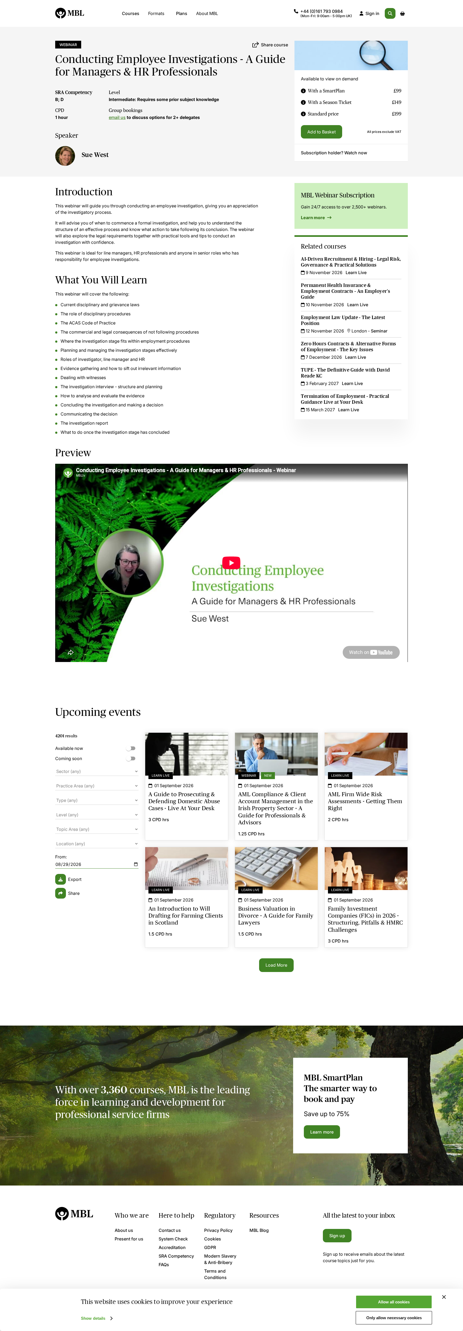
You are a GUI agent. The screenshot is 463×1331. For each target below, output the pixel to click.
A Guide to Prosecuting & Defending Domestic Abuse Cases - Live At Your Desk (186, 745)
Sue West (95, 154)
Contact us (170, 1230)
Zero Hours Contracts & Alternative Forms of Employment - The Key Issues (348, 346)
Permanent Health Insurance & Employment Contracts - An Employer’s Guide (345, 291)
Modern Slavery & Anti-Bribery (220, 1259)
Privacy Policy (218, 1230)
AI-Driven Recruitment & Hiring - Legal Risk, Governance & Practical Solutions (351, 262)
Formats (156, 13)
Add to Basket (321, 131)
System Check (173, 1239)
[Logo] (70, 13)
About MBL (207, 13)
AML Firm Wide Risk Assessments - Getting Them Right (366, 742)
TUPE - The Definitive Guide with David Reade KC (345, 373)
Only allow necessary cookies (394, 1317)
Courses (130, 13)
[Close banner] (444, 1297)
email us (117, 117)
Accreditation (172, 1247)
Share (74, 893)
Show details (93, 1318)
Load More (276, 965)
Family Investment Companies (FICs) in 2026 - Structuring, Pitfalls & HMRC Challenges (366, 857)
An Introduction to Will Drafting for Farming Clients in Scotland (186, 857)
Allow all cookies (394, 1302)
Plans (181, 13)
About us (124, 1230)
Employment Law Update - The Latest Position (343, 320)
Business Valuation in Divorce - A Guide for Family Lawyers (276, 857)
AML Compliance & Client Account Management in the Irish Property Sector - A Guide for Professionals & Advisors (276, 745)
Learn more (313, 217)
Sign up (337, 1235)
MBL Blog (259, 1230)
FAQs (164, 1264)
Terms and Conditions (215, 1274)
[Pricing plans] (303, 91)
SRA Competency (73, 92)
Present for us (129, 1239)
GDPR (210, 1247)
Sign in (372, 13)
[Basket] (402, 13)
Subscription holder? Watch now (334, 152)
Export (74, 879)
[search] (390, 13)
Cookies (212, 1239)
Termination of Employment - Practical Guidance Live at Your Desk (345, 399)
